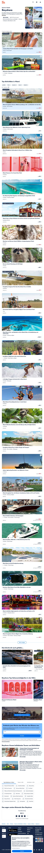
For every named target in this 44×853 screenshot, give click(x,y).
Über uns (28, 829)
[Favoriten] (33, 2)
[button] (22, 43)
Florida (11, 823)
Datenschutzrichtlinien (6, 741)
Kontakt (19, 829)
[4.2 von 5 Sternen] (6, 17)
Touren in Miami (31, 823)
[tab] (9, 782)
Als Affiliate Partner (38, 834)
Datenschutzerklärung (22, 833)
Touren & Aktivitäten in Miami (20, 823)
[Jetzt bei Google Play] (13, 830)
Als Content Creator (38, 832)
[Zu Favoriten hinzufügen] (41, 34)
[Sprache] (37, 2)
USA (8, 823)
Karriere (28, 831)
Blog (28, 833)
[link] (22, 43)
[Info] (11, 31)
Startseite (3, 823)
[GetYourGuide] (3, 2)
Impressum (20, 831)
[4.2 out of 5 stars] (22, 816)
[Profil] (40, 2)
